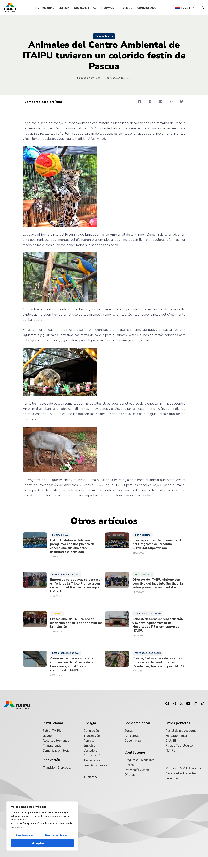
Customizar (24, 835)
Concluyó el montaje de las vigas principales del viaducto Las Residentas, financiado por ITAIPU (158, 662)
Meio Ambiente (104, 36)
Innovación (108, 8)
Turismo (126, 8)
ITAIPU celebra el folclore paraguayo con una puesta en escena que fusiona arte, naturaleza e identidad (72, 546)
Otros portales (177, 723)
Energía (64, 8)
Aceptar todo (42, 843)
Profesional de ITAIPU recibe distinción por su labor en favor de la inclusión (76, 623)
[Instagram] (174, 703)
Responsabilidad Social (65, 574)
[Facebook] (167, 703)
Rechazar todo (56, 835)
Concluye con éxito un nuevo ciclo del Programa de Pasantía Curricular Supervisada (157, 544)
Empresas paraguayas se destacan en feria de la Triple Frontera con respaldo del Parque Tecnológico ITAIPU (76, 585)
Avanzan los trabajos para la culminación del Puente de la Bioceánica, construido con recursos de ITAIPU (72, 664)
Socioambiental (85, 8)
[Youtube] (188, 703)
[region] (42, 826)
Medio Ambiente (143, 574)
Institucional (44, 8)
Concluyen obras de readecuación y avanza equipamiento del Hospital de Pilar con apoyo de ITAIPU (157, 625)
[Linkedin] (195, 703)
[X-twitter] (181, 703)
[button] (139, 101)
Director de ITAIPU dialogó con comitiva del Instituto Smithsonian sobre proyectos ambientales (158, 583)
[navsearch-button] (202, 7)
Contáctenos (146, 8)
